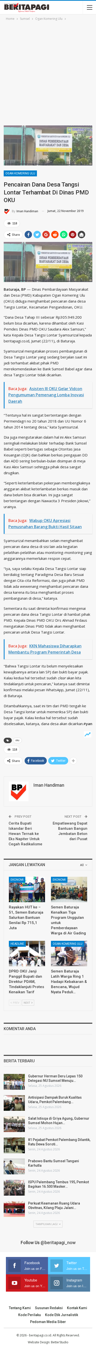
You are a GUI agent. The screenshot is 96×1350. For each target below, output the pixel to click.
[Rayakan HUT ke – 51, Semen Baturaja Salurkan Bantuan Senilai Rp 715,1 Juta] (27, 889)
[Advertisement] (48, 72)
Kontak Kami (77, 1308)
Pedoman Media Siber (48, 1322)
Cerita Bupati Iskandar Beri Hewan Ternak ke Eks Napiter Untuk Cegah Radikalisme (25, 833)
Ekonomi (17, 879)
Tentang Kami (20, 1308)
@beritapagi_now (58, 1242)
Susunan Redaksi (49, 1308)
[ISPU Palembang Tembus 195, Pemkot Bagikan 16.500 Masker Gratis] (14, 1188)
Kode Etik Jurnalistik (61, 1315)
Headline (17, 944)
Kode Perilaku (29, 1315)
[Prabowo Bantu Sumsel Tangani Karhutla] (14, 1167)
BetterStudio (59, 1342)
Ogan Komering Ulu (20, 173)
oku (17, 740)
